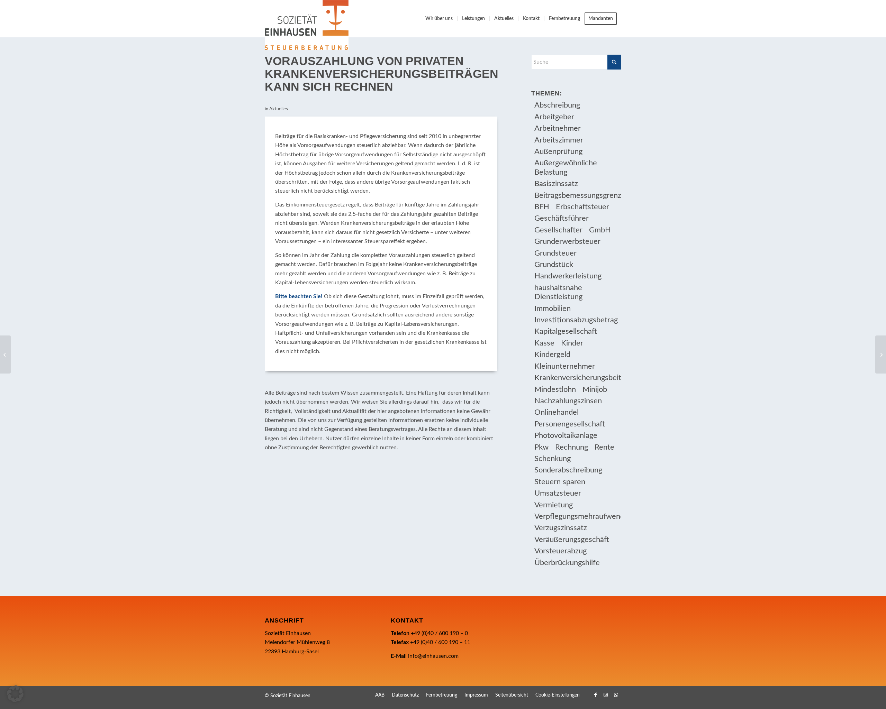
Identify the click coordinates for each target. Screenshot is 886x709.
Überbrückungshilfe (567, 563)
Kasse (544, 343)
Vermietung (553, 505)
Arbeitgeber (554, 117)
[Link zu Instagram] (605, 695)
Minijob (594, 389)
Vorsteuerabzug (560, 551)
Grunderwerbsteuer (567, 241)
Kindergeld (552, 354)
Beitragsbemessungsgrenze (577, 195)
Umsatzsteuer (557, 493)
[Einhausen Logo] (307, 25)
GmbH (600, 230)
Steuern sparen (559, 482)
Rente (604, 447)
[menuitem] (439, 18)
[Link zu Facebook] (595, 695)
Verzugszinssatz (560, 528)
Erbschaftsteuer (582, 207)
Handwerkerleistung (568, 276)
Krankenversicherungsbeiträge (577, 377)
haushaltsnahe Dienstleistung (558, 292)
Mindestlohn (555, 389)
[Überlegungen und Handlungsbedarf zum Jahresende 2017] (5, 354)
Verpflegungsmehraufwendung (577, 516)
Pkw (541, 447)
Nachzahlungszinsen (568, 401)
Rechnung (571, 447)
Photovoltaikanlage (565, 435)
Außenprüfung (558, 151)
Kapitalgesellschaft (565, 331)
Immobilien (552, 308)
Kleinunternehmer (564, 366)
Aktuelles (278, 109)
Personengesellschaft (569, 424)
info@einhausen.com (433, 656)
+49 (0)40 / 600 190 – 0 (439, 633)
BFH (541, 207)
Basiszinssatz (556, 183)
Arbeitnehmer (557, 128)
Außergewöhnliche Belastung (565, 167)
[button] (15, 694)
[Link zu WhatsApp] (616, 695)
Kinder (572, 343)
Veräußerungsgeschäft (571, 539)
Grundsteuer (555, 253)
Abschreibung (557, 105)
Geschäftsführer (561, 218)
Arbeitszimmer (558, 140)
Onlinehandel (556, 412)
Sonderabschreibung (568, 470)
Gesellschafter (558, 230)
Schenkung (552, 458)
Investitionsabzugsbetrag (576, 320)
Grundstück (553, 264)
